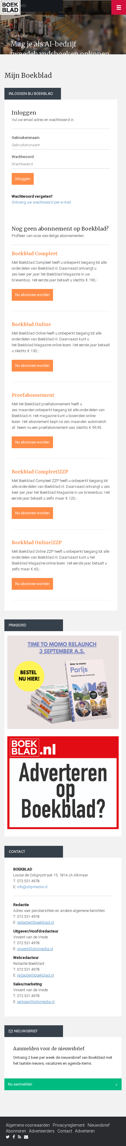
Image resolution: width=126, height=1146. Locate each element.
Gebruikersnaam (26, 137)
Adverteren (85, 1131)
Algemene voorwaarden (28, 1125)
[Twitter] (8, 1137)
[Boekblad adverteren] (63, 782)
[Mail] (26, 1137)
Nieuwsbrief (99, 1125)
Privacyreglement (69, 1125)
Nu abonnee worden (32, 295)
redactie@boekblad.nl (35, 922)
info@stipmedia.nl (32, 887)
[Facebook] (14, 1137)
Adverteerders (42, 1131)
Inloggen (22, 179)
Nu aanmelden (20, 1084)
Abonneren (16, 1131)
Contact (64, 1131)
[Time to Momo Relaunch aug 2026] (63, 680)
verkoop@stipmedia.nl (36, 1001)
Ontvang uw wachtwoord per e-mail (41, 202)
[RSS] (19, 1137)
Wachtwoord (23, 156)
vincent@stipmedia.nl (35, 949)
